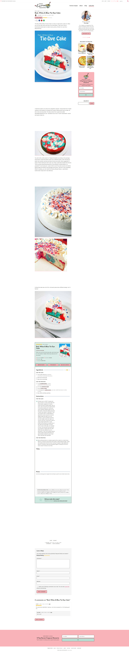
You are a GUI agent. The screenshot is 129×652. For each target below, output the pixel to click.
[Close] (83, 316)
